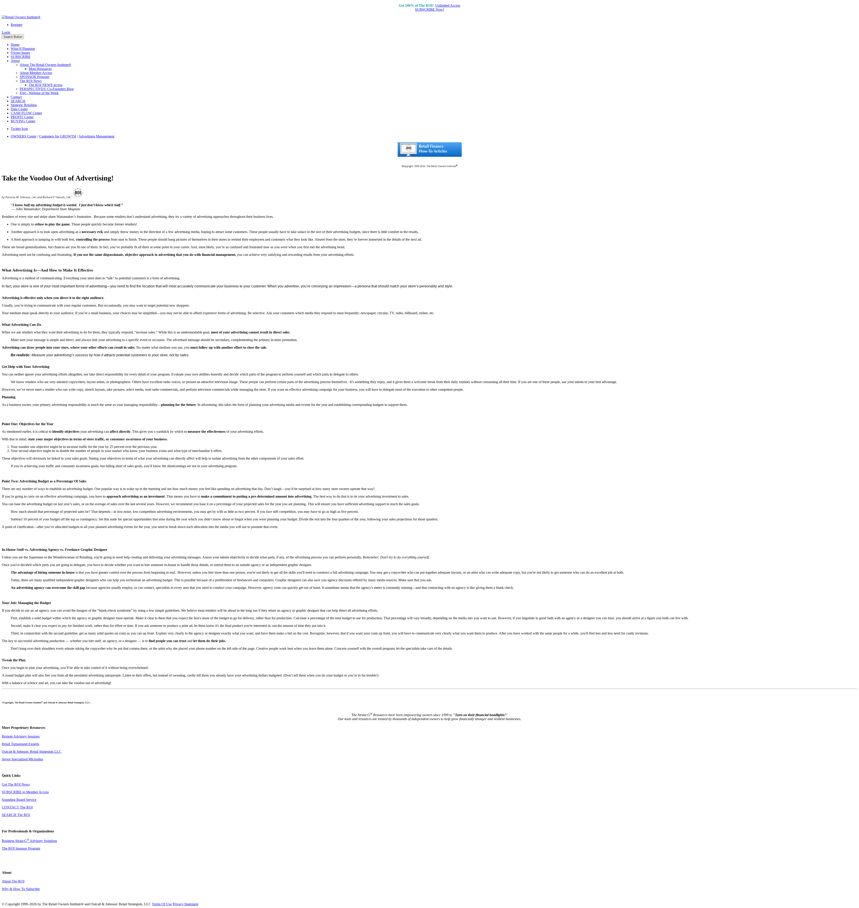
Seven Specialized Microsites (22, 759)
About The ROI (13, 881)
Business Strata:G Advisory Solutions (29, 841)
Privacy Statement (185, 904)
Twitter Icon (19, 129)
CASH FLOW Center (26, 113)
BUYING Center (23, 121)
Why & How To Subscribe (21, 889)
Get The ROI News (16, 784)
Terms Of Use (162, 904)
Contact (16, 97)
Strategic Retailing (24, 105)
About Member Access (36, 73)
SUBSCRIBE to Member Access (25, 792)
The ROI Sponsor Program (21, 848)
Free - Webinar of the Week (39, 93)
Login (6, 32)
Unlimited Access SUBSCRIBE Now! (437, 7)
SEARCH (18, 101)
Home (15, 45)
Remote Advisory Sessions (21, 736)
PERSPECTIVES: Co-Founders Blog (47, 89)
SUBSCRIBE (21, 57)
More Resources (40, 69)
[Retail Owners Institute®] (21, 17)
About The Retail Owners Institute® (45, 65)
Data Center (19, 109)
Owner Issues (20, 53)
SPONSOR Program (34, 77)
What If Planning (23, 49)
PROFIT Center (22, 117)
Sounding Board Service (19, 800)
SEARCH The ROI (16, 815)
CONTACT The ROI (17, 807)
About (15, 61)
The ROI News (31, 81)
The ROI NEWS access (45, 85)
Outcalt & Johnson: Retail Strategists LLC (31, 751)
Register (16, 25)
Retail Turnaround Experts (20, 744)
